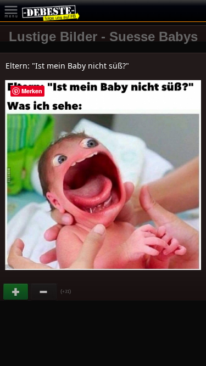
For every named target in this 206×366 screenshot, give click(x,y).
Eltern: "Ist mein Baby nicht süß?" (67, 65)
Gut (16, 292)
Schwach (44, 292)
